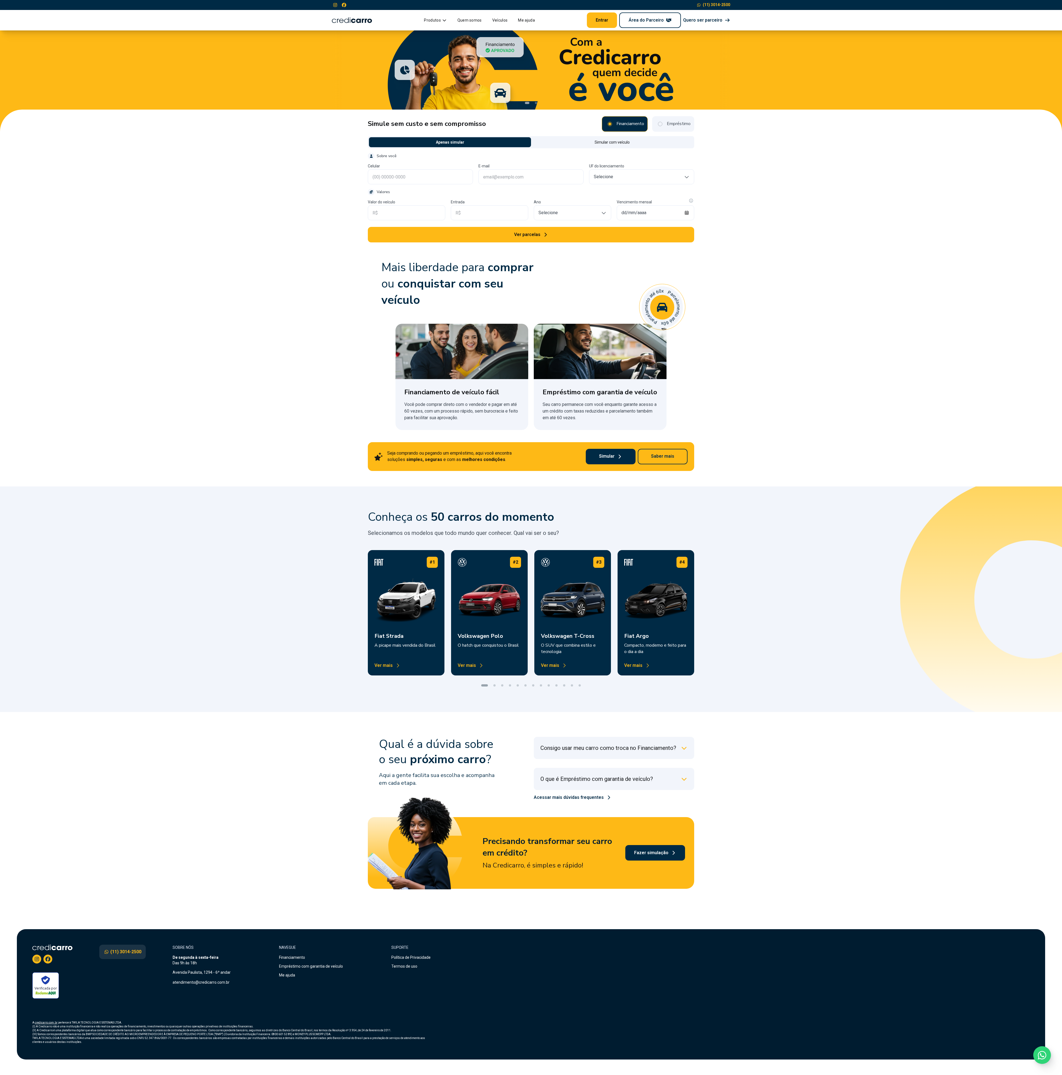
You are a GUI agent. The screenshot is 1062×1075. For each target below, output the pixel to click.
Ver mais (383, 665)
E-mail (484, 166)
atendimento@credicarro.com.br (201, 982)
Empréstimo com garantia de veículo (311, 966)
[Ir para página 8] (541, 685)
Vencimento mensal (634, 202)
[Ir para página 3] (502, 685)
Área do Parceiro (646, 20)
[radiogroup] (648, 124)
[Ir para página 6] (525, 685)
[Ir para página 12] (572, 685)
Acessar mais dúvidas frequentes (569, 797)
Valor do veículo (381, 202)
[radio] (610, 124)
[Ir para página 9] (548, 685)
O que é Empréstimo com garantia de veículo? (596, 779)
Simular (607, 456)
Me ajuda (526, 20)
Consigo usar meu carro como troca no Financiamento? (608, 748)
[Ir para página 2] (494, 685)
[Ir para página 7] (533, 685)
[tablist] (531, 142)
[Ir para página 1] (484, 685)
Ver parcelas (527, 234)
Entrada (458, 202)
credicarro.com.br (46, 1022)
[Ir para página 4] (510, 685)
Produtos (432, 20)
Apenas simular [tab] (450, 142)
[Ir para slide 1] (527, 103)
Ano (537, 202)
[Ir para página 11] (564, 685)
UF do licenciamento (606, 166)
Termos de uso (404, 966)
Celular (374, 166)
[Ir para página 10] (556, 685)
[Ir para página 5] (517, 685)
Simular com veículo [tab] (612, 142)
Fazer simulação (651, 852)
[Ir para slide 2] (536, 103)
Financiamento (292, 957)
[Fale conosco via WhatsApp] (1042, 1055)
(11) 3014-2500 (716, 4)
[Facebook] (344, 5)
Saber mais (662, 456)
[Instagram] (335, 5)
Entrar (602, 20)
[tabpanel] (531, 197)
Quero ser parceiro (702, 20)
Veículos (500, 20)
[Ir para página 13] (579, 685)
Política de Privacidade (411, 957)
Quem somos (469, 20)
